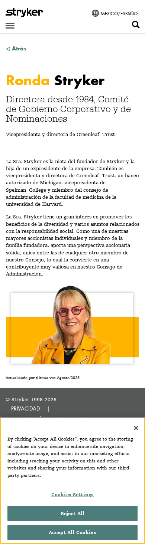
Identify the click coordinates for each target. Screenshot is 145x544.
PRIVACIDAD (25, 408)
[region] (72, 481)
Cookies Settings (72, 494)
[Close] (136, 428)
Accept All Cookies (72, 532)
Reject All (72, 513)
